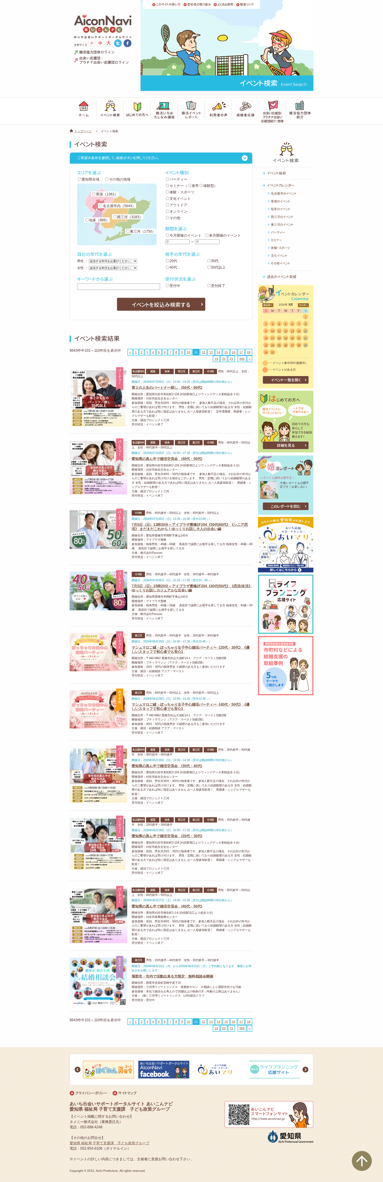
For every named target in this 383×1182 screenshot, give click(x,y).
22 (305, 338)
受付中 (175, 286)
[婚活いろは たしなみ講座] (164, 111)
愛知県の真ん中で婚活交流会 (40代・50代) (167, 459)
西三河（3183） (130, 217)
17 (241, 352)
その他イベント (280, 263)
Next (305, 1069)
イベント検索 (276, 173)
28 (298, 345)
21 (231, 359)
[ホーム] (83, 111)
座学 (195, 186)
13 (211, 352)
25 (279, 345)
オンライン (178, 211)
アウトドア (178, 205)
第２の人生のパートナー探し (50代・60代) (167, 387)
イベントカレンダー (281, 185)
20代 (173, 261)
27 (292, 345)
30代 (215, 261)
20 (224, 359)
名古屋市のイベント (284, 193)
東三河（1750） (143, 231)
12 (203, 352)
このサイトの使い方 (168, 4)
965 (242, 359)
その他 (175, 218)
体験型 (208, 186)
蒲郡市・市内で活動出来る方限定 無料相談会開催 (172, 976)
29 (305, 345)
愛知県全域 (90, 179)
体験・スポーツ (182, 192)
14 (218, 352)
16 (233, 352)
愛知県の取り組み (199, 4)
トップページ (83, 131)
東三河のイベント (282, 224)
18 (248, 352)
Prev (77, 1069)
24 (272, 345)
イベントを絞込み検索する (161, 304)
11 (279, 331)
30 (266, 352)
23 (266, 345)
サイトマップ (127, 1093)
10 (188, 352)
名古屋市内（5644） (119, 206)
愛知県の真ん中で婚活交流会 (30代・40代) (167, 766)
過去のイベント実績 (281, 276)
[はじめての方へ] (137, 111)
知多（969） (99, 220)
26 (285, 345)
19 (216, 359)
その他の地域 (119, 179)
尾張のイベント (280, 201)
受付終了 (218, 286)
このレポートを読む (286, 506)
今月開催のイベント (185, 235)
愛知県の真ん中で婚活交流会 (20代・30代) (167, 836)
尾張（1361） (107, 194)
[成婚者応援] (245, 111)
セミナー (177, 186)
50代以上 (218, 267)
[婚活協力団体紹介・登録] (299, 111)
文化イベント (180, 198)
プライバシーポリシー (91, 1093)
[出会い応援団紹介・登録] (272, 111)
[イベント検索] (110, 111)
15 (226, 352)
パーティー (178, 179)
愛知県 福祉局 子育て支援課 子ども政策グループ (109, 1143)
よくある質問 (225, 4)
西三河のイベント (282, 217)
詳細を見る (286, 445)
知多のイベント (280, 209)
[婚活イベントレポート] (191, 111)
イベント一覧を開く (286, 380)
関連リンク (247, 4)
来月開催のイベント (225, 235)
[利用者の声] (218, 111)
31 (272, 352)
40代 (173, 267)
